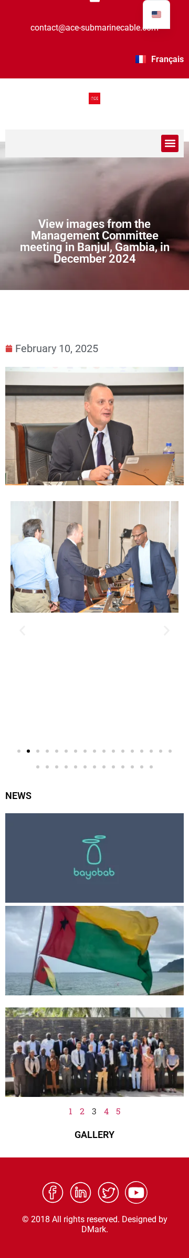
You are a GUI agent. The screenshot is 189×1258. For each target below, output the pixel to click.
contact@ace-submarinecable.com (94, 28)
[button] (169, 143)
